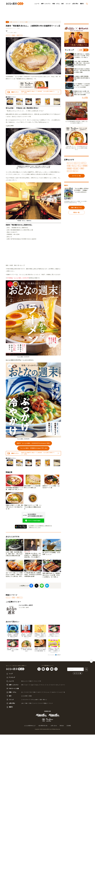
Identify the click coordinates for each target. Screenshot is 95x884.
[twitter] (39, 669)
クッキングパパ (25, 699)
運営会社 (62, 725)
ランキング (12, 677)
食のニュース (24, 681)
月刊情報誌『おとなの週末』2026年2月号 (18, 278)
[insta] (56, 669)
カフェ (57, 684)
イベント (35, 681)
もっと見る (85, 97)
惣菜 (30, 703)
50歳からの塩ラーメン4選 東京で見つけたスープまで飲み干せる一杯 (14, 507)
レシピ (60, 692)
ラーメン (42, 684)
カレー (26, 684)
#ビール (75, 171)
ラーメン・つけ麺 (23, 22)
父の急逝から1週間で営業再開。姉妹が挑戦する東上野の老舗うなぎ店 (82, 78)
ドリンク (51, 703)
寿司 (22, 684)
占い (22, 692)
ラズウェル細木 (34, 699)
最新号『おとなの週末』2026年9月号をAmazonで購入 (33, 443)
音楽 (34, 692)
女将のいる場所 (27, 551)
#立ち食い (76, 168)
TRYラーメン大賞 (14, 688)
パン (48, 684)
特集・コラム (56, 3)
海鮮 (26, 703)
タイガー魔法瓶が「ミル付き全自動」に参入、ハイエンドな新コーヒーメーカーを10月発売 (82, 85)
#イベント (70, 163)
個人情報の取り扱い (43, 725)
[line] (43, 669)
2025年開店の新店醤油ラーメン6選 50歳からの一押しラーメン (14, 488)
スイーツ (63, 684)
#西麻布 (13, 35)
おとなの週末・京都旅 (26, 696)
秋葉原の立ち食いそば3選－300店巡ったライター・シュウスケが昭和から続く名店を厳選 (82, 93)
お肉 (22, 703)
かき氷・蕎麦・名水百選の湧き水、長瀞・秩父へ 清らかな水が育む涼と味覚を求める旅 (14, 553)
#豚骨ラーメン (19, 35)
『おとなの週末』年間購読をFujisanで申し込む (33, 448)
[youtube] (52, 669)
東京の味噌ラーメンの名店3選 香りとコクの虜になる (32, 486)
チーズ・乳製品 (43, 703)
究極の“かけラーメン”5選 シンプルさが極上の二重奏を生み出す (32, 507)
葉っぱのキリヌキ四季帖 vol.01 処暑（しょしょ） (51, 553)
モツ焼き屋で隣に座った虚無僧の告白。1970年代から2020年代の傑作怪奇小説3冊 (32, 574)
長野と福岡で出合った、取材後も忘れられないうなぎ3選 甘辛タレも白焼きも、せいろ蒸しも (51, 575)
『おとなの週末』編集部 (11, 32)
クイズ (26, 692)
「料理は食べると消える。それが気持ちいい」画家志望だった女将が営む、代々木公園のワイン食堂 (32, 555)
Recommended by (51, 654)
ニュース (37, 3)
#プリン (84, 163)
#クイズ (69, 171)
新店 (30, 681)
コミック (68, 3)
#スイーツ (77, 163)
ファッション (46, 692)
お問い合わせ (54, 725)
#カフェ (74, 165)
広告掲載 (69, 725)
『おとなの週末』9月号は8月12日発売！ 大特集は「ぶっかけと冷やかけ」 (81, 190)
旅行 (62, 3)
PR (40, 681)
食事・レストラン (46, 3)
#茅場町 (85, 165)
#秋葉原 (69, 168)
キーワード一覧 (77, 673)
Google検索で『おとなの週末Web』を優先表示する (40, 525)
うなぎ (31, 684)
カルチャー (54, 692)
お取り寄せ (75, 3)
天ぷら (37, 684)
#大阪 (68, 165)
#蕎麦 (82, 168)
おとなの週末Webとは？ (30, 725)
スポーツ (39, 692)
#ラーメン (8, 35)
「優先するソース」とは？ (34, 527)
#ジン (79, 165)
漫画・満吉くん (43, 699)
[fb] (48, 669)
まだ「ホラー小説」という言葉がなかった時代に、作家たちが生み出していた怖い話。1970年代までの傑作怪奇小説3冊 (14, 574)
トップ (11, 673)
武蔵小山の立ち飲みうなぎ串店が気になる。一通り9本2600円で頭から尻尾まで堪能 (82, 70)
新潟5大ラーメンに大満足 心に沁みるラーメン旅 (51, 486)
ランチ (52, 684)
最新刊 (82, 3)
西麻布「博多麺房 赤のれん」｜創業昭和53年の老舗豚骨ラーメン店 (33, 26)
